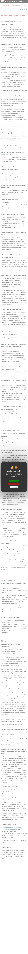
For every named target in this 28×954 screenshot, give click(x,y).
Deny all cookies (14, 484)
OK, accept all (14, 481)
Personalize (14, 487)
